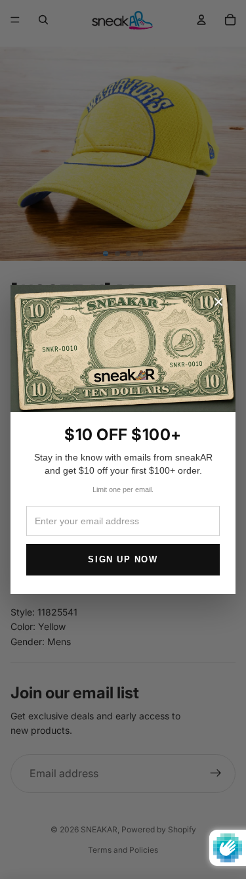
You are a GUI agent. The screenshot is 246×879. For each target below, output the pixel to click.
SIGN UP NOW (122, 559)
